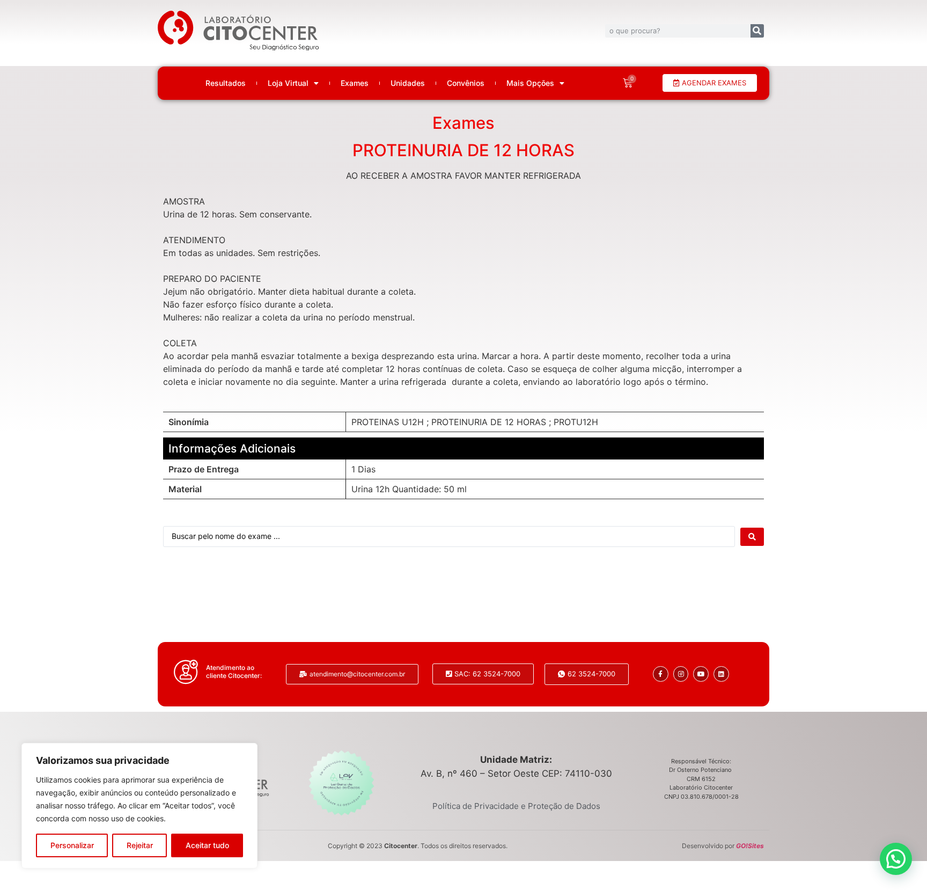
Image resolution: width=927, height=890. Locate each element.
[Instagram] (681, 674)
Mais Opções (530, 83)
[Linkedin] (721, 674)
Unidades (408, 83)
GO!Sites (750, 846)
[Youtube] (701, 674)
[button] (896, 859)
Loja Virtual (288, 83)
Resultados (225, 83)
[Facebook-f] (660, 674)
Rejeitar (140, 845)
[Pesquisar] (757, 31)
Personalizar (72, 845)
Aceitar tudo (207, 845)
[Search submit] (752, 537)
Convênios (465, 83)
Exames (355, 83)
